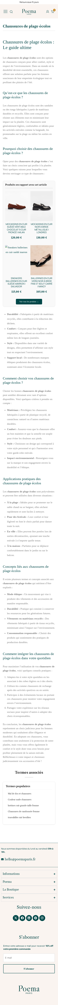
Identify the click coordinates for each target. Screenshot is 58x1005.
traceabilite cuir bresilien (19, 817)
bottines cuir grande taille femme (23, 805)
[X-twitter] (16, 918)
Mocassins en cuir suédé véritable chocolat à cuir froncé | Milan (16, 228)
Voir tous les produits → (29, 302)
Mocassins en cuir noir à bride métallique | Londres (41, 228)
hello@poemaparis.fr (20, 859)
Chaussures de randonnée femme (24, 811)
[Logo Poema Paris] (29, 989)
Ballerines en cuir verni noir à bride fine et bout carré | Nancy (41, 282)
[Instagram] (42, 918)
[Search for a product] (11, 11)
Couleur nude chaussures (19, 799)
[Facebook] (22, 918)
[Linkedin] (29, 918)
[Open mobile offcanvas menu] (5, 11)
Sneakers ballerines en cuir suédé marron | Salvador (16, 282)
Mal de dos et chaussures (19, 793)
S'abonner (29, 968)
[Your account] (47, 12)
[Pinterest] (36, 918)
